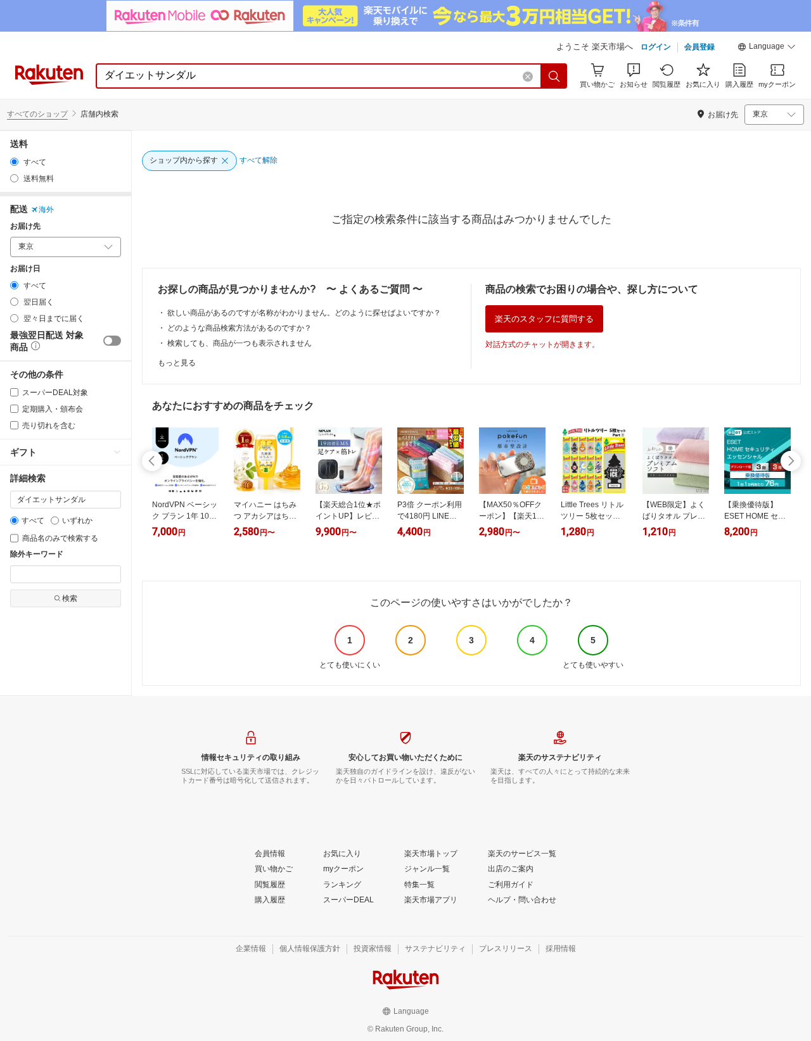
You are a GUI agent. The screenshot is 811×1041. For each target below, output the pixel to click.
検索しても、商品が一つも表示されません (239, 343)
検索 (69, 598)
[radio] (14, 162)
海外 (46, 209)
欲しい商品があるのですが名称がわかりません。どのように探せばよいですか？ (304, 312)
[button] (767, 48)
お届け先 (25, 226)
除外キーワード (36, 554)
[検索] (554, 76)
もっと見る (177, 362)
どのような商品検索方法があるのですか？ (239, 328)
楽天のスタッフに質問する (544, 319)
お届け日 (25, 269)
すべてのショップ (37, 114)
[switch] (112, 341)
